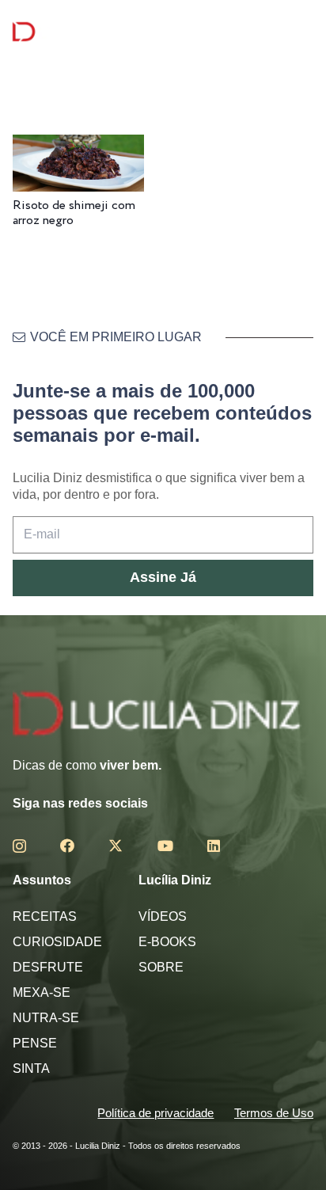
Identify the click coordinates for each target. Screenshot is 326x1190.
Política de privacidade (155, 1113)
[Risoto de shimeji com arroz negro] (78, 145)
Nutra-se (46, 1018)
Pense (35, 1043)
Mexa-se (41, 992)
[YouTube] (165, 845)
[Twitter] (115, 845)
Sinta (31, 1068)
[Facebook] (67, 845)
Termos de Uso (273, 1113)
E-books (167, 942)
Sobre (161, 967)
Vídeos (162, 916)
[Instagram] (19, 846)
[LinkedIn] (213, 845)
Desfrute (48, 967)
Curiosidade (57, 942)
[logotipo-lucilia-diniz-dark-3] (77, 32)
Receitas (45, 916)
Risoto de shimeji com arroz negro (74, 213)
